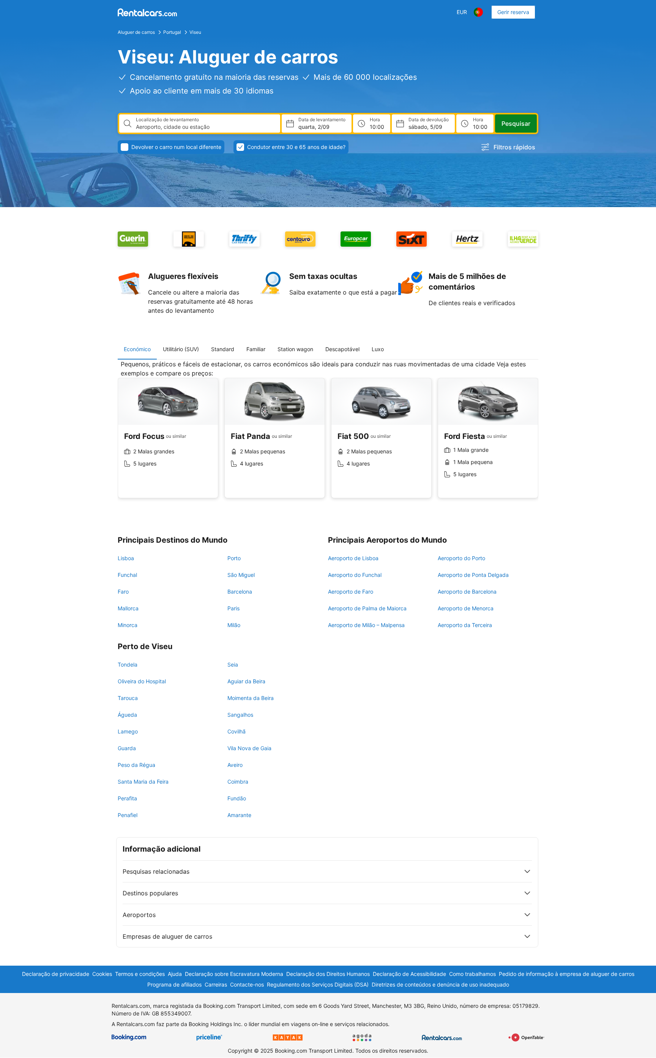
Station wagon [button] (295, 349)
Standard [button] (222, 349)
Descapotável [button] (342, 349)
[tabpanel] (328, 435)
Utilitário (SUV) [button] (181, 349)
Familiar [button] (255, 349)
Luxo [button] (378, 349)
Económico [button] (137, 349)
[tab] (137, 349)
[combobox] (205, 127)
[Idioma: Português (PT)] (478, 12)
